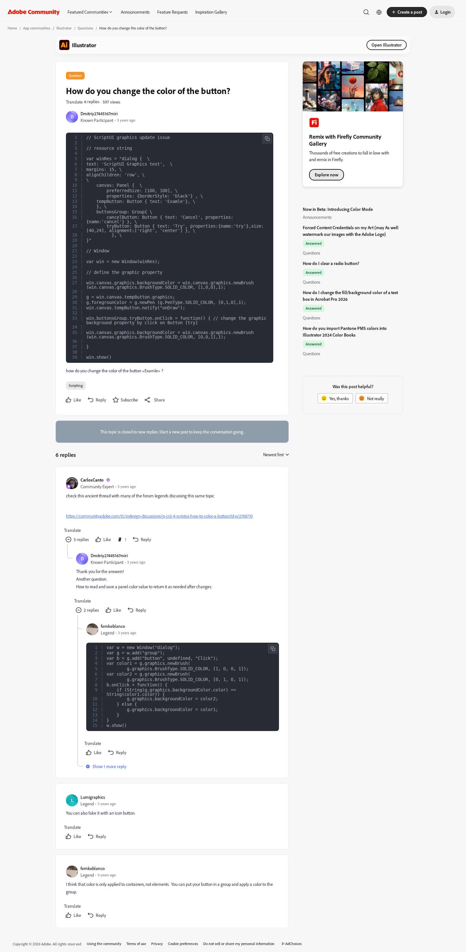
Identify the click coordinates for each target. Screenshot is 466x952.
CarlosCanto (92, 479)
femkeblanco (113, 626)
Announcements (135, 12)
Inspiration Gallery (211, 12)
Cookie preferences (183, 943)
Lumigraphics (93, 797)
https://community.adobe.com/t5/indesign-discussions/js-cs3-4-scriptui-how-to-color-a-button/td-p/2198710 (159, 516)
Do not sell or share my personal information (239, 943)
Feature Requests (172, 12)
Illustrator (64, 28)
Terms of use (136, 943)
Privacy (157, 943)
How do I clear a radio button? (331, 263)
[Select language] (379, 12)
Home (12, 28)
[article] (172, 510)
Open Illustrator (387, 44)
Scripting (76, 385)
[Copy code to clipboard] (267, 138)
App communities (36, 28)
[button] (407, 12)
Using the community (104, 943)
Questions (85, 28)
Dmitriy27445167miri (99, 113)
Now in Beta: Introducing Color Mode (338, 209)
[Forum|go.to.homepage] (34, 12)
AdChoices (293, 943)
